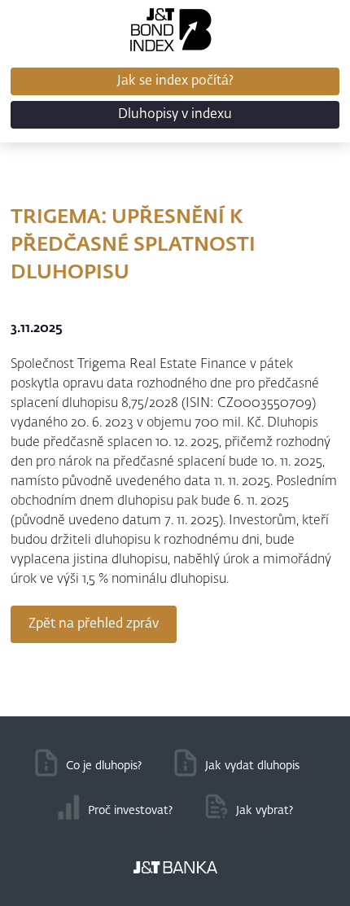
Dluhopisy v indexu (175, 114)
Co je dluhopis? (104, 766)
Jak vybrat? (264, 810)
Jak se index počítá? (175, 81)
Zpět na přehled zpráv (93, 624)
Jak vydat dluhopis (252, 766)
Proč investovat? (130, 810)
